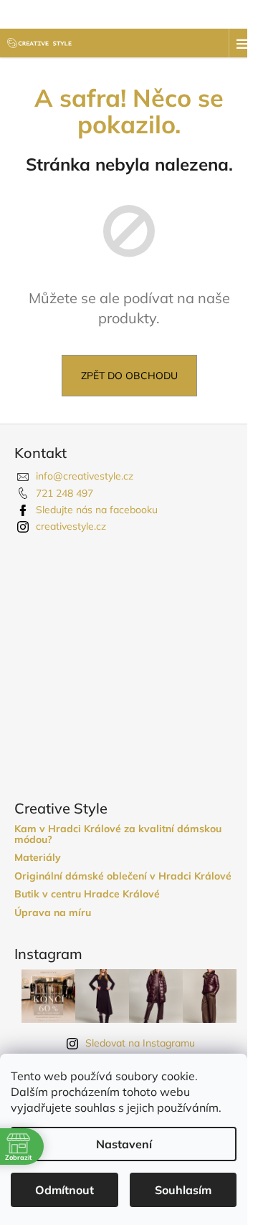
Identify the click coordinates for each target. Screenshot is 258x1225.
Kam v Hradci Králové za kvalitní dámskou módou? (117, 835)
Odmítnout (64, 1190)
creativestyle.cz (71, 526)
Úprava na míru (52, 912)
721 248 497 (64, 493)
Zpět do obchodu (129, 375)
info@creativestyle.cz (84, 475)
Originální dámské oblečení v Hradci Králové (122, 876)
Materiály (37, 857)
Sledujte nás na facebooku (97, 509)
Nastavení (124, 1144)
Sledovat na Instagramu (140, 1042)
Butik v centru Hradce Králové (87, 894)
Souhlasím (183, 1190)
